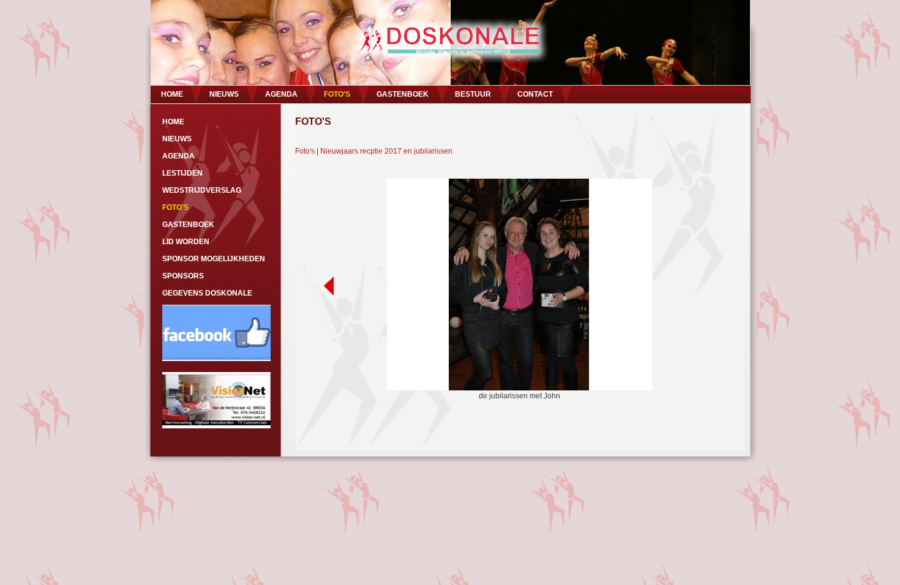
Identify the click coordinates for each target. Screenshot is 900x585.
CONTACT (535, 94)
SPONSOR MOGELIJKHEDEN (213, 259)
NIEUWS (224, 94)
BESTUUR (473, 94)
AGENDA (281, 94)
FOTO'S (337, 94)
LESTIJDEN (182, 173)
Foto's (305, 151)
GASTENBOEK (403, 94)
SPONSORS (183, 276)
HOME (172, 94)
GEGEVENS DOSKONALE (207, 293)
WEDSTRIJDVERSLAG (201, 190)
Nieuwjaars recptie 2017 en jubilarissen (386, 151)
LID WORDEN (185, 241)
